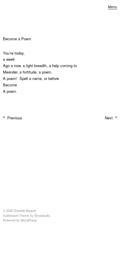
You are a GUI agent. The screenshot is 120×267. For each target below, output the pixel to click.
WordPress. (29, 220)
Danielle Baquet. (25, 210)
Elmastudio (42, 215)
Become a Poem (17, 38)
